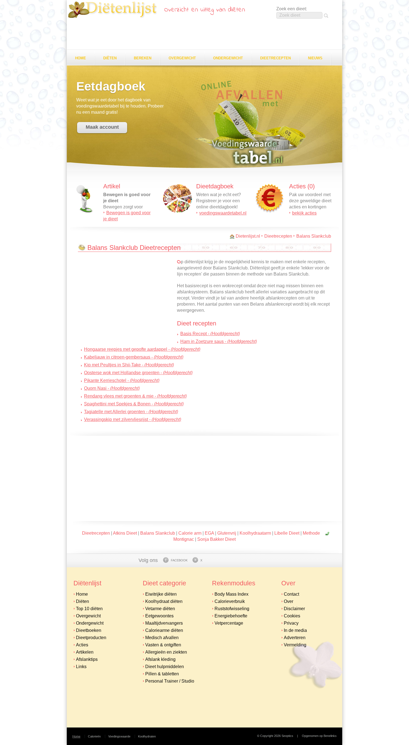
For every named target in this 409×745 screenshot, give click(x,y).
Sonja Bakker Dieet (216, 539)
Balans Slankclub (313, 236)
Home (80, 58)
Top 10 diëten (89, 608)
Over (288, 601)
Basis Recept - (210, 333)
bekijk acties (304, 213)
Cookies (292, 615)
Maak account (102, 127)
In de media (295, 630)
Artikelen (84, 652)
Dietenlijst (112, 9)
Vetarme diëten (160, 608)
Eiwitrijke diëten (161, 594)
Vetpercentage (229, 623)
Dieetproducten (91, 637)
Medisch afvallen (162, 637)
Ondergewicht (228, 58)
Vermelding (295, 644)
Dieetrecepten (275, 58)
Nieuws (315, 58)
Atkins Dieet (125, 533)
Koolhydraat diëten (164, 601)
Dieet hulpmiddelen (164, 666)
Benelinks (330, 735)
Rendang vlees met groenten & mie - (135, 396)
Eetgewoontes (159, 615)
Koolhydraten (147, 736)
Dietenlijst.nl (248, 236)
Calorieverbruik (230, 601)
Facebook (179, 560)
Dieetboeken (88, 630)
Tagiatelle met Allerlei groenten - (131, 411)
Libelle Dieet (286, 533)
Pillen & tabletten (162, 673)
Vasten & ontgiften (163, 644)
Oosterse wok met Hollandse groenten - (138, 372)
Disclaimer (294, 608)
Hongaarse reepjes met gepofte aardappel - (142, 349)
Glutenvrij (226, 533)
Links (81, 666)
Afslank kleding (160, 659)
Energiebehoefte (231, 615)
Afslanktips (87, 659)
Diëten (110, 58)
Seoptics (287, 735)
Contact (291, 594)
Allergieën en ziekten (166, 652)
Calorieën (94, 736)
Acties (82, 644)
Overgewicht (182, 58)
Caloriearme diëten (164, 630)
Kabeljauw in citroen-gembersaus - (133, 357)
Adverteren (294, 637)
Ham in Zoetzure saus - (218, 341)
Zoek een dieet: (291, 8)
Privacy (291, 623)
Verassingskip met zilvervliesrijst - (132, 419)
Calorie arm (189, 533)
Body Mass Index (231, 594)
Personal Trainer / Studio (169, 681)
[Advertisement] (204, 34)
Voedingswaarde (119, 736)
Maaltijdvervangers (164, 623)
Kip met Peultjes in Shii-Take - (129, 364)
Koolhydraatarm (255, 533)
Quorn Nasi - (112, 388)
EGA (209, 533)
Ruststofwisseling (232, 608)
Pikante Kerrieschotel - (121, 380)
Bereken (142, 58)
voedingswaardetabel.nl (223, 213)
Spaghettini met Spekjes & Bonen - (134, 403)
